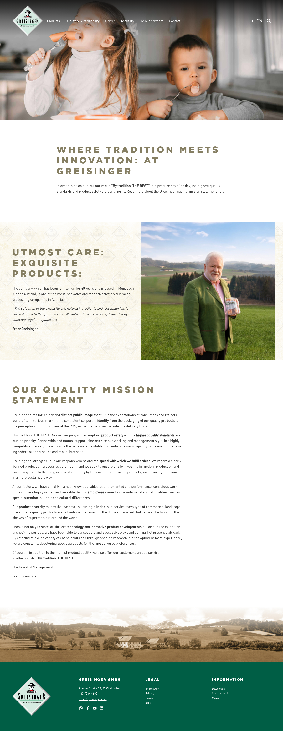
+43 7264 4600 (88, 693)
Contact (174, 21)
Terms (149, 698)
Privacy (149, 693)
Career (110, 21)
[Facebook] (89, 709)
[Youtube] (96, 709)
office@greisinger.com (93, 699)
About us (127, 21)
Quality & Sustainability (83, 21)
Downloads (218, 688)
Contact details (221, 693)
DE (254, 21)
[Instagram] (82, 709)
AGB (148, 703)
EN (260, 21)
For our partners (151, 21)
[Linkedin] (103, 709)
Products (53, 21)
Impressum (152, 688)
